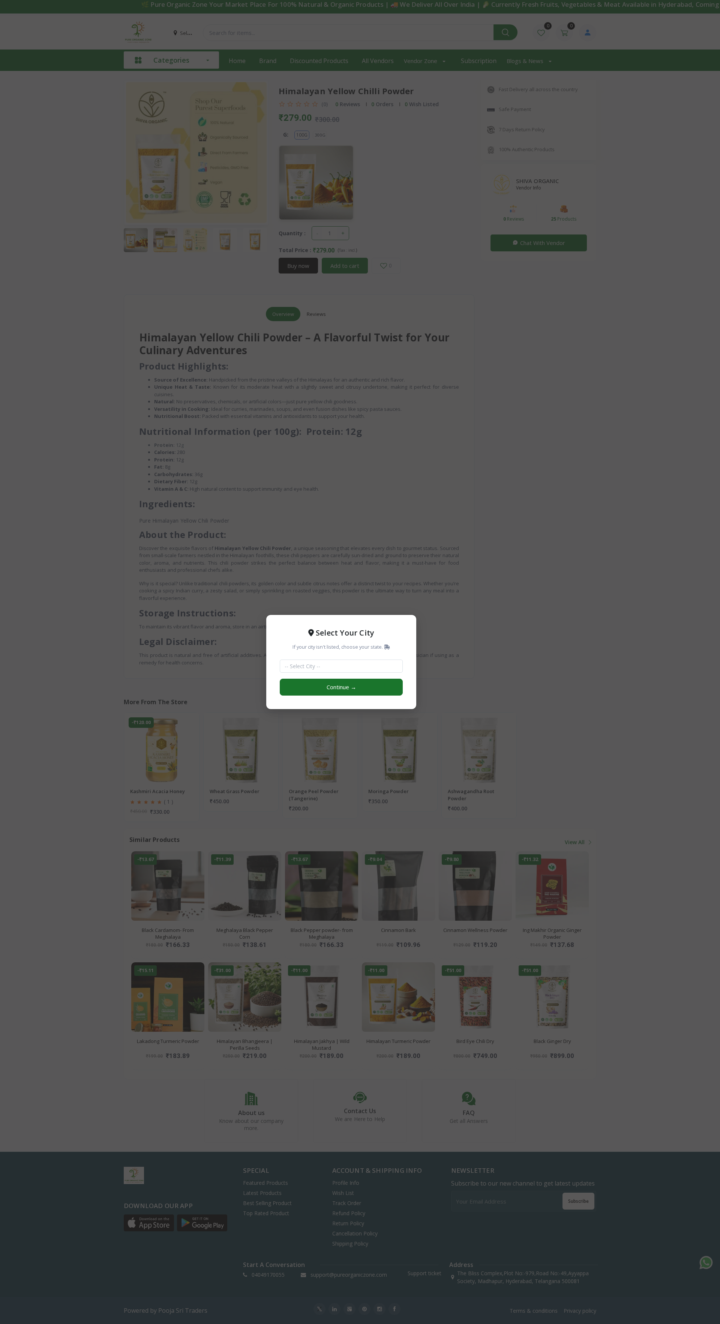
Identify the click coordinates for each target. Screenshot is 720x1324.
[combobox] (337, 666)
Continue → (341, 687)
